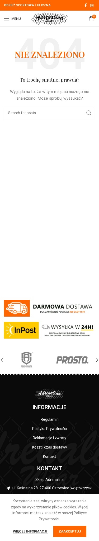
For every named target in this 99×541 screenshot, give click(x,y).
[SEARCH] (89, 113)
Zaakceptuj (70, 531)
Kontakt (49, 456)
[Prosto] (72, 360)
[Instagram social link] (92, 5)
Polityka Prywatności (49, 429)
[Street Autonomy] (26, 360)
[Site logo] (49, 18)
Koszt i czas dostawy (49, 447)
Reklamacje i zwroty (49, 438)
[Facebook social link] (85, 5)
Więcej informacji (30, 531)
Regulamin (50, 419)
